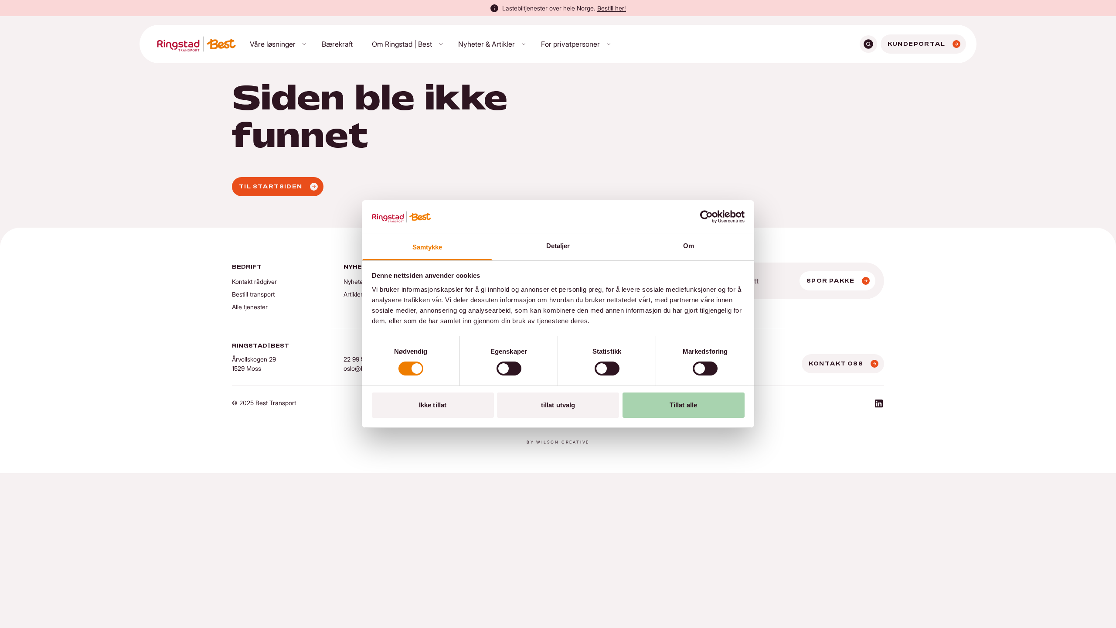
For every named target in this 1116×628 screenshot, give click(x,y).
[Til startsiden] (196, 44)
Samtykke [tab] (427, 247)
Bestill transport (253, 294)
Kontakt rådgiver (254, 281)
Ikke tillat (432, 405)
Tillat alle (683, 405)
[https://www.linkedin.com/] (879, 404)
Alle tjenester (250, 307)
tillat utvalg (558, 405)
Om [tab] (688, 245)
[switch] (509, 368)
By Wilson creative (558, 442)
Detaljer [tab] (558, 245)
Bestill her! (611, 8)
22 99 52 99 (360, 359)
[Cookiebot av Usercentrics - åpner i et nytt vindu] (706, 216)
